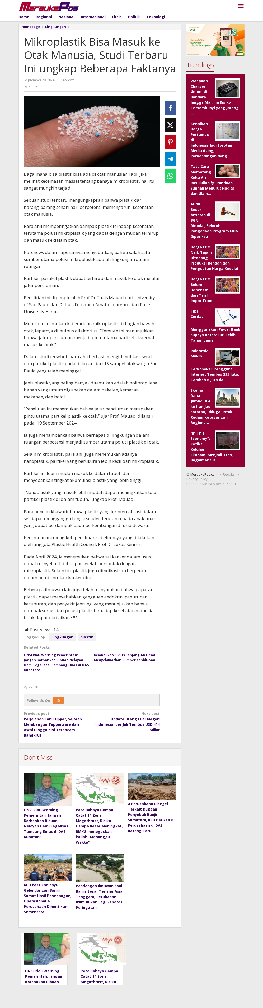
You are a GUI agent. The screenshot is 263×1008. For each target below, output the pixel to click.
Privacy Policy (197, 479)
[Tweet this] (170, 125)
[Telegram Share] (170, 159)
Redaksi (229, 474)
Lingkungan (62, 637)
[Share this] (170, 108)
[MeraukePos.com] (48, 6)
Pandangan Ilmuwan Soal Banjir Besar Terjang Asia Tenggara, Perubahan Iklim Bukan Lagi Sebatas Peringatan (99, 896)
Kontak (232, 483)
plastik (86, 637)
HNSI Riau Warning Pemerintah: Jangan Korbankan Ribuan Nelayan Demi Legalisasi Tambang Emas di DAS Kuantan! (56, 662)
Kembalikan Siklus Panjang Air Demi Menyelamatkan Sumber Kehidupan (124, 657)
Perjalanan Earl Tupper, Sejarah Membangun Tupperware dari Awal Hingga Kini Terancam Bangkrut (53, 724)
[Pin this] (170, 142)
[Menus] (241, 6)
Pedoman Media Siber (203, 483)
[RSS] (58, 700)
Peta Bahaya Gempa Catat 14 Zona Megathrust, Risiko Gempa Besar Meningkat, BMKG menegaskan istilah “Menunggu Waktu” (99, 826)
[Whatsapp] (170, 176)
